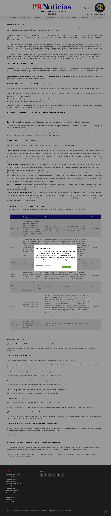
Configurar (39, 267)
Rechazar (48, 267)
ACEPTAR (66, 267)
